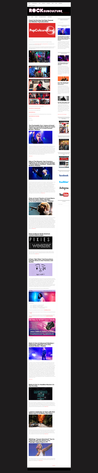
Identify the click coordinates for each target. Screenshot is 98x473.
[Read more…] (34, 228)
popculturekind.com (32, 112)
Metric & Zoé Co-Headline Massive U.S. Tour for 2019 (41, 385)
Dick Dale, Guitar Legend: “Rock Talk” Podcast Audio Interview (64, 103)
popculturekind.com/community (34, 116)
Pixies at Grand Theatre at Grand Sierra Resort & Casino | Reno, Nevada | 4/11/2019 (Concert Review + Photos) (42, 199)
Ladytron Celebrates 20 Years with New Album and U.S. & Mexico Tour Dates (42, 412)
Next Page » (53, 465)
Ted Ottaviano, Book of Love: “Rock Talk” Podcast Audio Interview (63, 63)
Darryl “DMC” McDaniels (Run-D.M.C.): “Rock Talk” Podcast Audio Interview (63, 83)
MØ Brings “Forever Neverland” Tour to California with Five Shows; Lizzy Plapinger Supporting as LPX (41, 440)
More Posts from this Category (62, 114)
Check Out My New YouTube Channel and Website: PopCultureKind (41, 21)
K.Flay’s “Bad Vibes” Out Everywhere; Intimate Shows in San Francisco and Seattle (41, 260)
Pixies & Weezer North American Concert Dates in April (39, 234)
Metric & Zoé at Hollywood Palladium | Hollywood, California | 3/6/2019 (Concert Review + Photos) (41, 344)
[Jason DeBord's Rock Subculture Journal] (45, 9)
